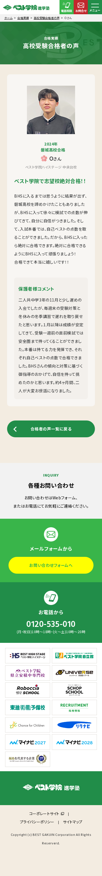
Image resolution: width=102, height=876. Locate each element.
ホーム (8, 18)
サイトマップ (72, 821)
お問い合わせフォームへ (51, 565)
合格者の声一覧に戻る (51, 429)
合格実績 (23, 18)
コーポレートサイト (44, 813)
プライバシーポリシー (37, 821)
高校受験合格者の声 (47, 18)
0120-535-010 (51, 624)
